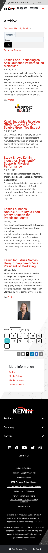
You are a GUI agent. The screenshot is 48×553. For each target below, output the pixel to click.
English (38, 2)
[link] (24, 410)
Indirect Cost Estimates (24, 491)
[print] (41, 354)
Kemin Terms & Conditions (24, 496)
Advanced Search (12, 50)
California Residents (24, 468)
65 (39, 341)
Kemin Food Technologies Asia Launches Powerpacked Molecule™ (24, 63)
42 (39, 335)
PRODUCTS (22, 8)
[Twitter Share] (27, 354)
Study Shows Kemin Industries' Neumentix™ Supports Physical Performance (20, 162)
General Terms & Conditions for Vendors (24, 487)
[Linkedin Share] (32, 354)
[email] (23, 354)
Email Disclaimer (24, 477)
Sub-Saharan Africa (18, 2)
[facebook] (16, 448)
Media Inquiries (16, 380)
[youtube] (24, 448)
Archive (12, 372)
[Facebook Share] (36, 354)
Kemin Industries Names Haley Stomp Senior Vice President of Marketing (21, 263)
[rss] (18, 354)
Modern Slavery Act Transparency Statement (24, 501)
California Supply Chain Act (24, 473)
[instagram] (40, 448)
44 (13, 341)
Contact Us (24, 455)
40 (26, 335)
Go (8, 44)
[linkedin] (9, 448)
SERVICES (34, 8)
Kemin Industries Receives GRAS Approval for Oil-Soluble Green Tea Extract (22, 124)
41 (33, 335)
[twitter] (32, 448)
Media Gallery (15, 376)
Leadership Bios (16, 384)
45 (20, 341)
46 (26, 341)
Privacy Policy (24, 506)
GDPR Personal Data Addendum (24, 482)
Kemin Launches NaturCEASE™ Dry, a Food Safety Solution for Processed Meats (22, 213)
